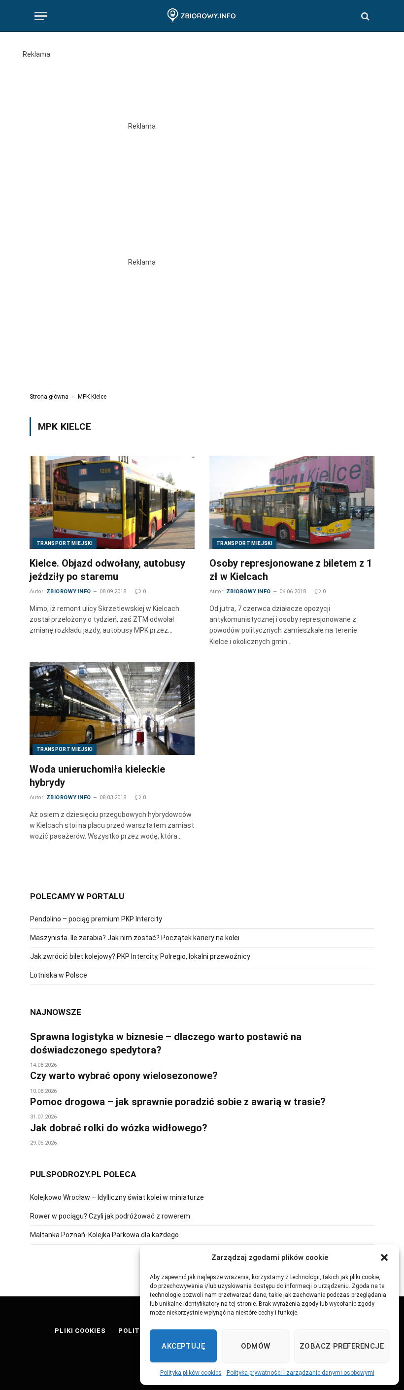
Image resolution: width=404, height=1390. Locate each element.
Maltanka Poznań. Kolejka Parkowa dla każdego (104, 1235)
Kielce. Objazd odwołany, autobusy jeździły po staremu (107, 569)
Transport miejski (64, 543)
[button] (384, 1257)
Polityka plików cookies (191, 1372)
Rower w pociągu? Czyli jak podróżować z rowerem (110, 1216)
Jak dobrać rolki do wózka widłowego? (118, 1128)
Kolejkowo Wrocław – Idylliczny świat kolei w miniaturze (117, 1197)
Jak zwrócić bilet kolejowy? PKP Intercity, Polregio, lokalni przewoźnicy (140, 956)
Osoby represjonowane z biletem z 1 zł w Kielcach (290, 569)
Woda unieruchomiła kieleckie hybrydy (97, 775)
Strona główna (49, 396)
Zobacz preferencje (342, 1346)
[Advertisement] (202, 82)
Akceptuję (183, 1346)
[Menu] (40, 16)
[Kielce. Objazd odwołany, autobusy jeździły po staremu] (112, 502)
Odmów (255, 1346)
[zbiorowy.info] (202, 16)
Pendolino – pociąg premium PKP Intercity (96, 919)
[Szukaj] (364, 16)
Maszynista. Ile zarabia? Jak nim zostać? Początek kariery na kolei (134, 938)
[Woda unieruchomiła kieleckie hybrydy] (112, 708)
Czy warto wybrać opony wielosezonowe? (124, 1076)
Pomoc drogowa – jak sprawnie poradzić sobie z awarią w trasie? (178, 1102)
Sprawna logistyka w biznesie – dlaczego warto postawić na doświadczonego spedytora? (166, 1043)
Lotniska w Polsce (58, 975)
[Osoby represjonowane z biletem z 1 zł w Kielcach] (291, 502)
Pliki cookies (80, 1330)
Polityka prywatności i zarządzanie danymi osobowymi (300, 1372)
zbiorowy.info (68, 591)
